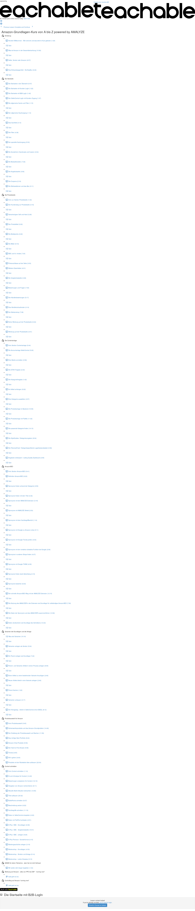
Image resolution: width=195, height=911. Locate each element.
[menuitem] (1, 24)
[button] (1, 21)
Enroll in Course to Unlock (97, 905)
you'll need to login (106, 902)
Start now (27, 19)
